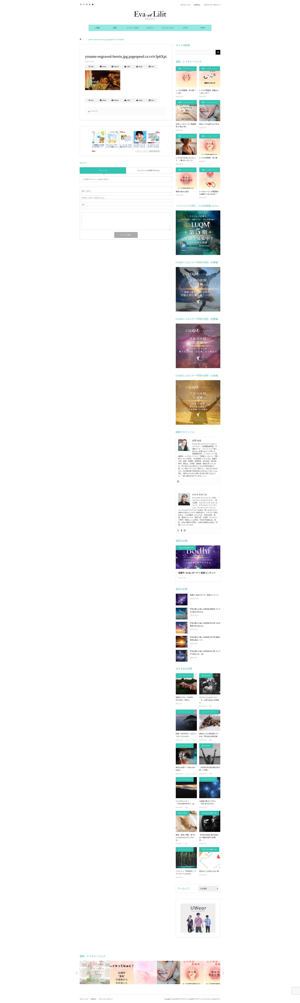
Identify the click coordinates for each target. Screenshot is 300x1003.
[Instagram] (178, 481)
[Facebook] (181, 530)
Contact (92, 4)
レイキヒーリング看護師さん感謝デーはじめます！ (209, 193)
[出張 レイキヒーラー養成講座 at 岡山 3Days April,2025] (186, 110)
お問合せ (197, 5)
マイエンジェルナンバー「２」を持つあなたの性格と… (209, 700)
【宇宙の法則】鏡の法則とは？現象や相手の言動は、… (209, 837)
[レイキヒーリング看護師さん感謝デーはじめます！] (209, 178)
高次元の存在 (206, 675)
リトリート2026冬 (132, 29)
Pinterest (89, 4)
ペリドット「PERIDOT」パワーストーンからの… (186, 872)
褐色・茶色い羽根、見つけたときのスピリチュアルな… (185, 837)
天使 (210, 706)
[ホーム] (80, 39)
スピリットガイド (191, 740)
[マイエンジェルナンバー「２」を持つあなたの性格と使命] (209, 683)
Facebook (84, 4)
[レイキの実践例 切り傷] (209, 144)
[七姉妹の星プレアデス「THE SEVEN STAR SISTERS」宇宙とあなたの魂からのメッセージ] (209, 787)
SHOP (203, 28)
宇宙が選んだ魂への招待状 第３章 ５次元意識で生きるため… (205, 624)
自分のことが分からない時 (209, 871)
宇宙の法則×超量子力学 (185, 548)
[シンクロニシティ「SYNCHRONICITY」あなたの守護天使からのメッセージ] (186, 787)
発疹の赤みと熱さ (182, 191)
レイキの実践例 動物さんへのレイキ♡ (209, 91)
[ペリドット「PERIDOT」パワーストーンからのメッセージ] (186, 857)
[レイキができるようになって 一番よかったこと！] (186, 144)
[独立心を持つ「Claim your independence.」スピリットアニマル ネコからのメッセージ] (186, 753)
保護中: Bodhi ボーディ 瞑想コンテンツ (197, 573)
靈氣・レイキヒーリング (186, 68)
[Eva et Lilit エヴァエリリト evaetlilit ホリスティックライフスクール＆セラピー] (150, 15)
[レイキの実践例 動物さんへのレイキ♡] (209, 76)
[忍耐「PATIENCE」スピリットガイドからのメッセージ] (186, 720)
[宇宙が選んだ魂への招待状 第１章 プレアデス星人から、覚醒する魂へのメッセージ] (182, 656)
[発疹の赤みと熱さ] (186, 178)
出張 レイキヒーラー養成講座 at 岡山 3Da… (186, 125)
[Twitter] (178, 530)
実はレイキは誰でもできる (209, 124)
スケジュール (185, 5)
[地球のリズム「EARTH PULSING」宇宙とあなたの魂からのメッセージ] (186, 683)
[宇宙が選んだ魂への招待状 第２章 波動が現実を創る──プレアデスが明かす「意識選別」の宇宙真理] (182, 642)
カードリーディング (184, 675)
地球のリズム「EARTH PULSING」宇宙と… (184, 699)
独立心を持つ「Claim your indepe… (185, 769)
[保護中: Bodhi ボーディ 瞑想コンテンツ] (182, 599)
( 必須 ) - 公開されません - (93, 198)
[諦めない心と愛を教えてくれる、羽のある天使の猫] (209, 720)
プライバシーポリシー (212, 5)
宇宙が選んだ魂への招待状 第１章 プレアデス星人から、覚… (205, 652)
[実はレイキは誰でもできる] (209, 110)
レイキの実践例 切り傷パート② (185, 91)
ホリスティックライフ (209, 712)
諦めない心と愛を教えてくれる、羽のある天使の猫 (209, 735)
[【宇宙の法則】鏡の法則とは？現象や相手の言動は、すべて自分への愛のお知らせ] (209, 821)
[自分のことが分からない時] (209, 857)
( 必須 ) (86, 191)
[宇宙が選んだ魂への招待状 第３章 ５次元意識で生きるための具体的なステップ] (182, 627)
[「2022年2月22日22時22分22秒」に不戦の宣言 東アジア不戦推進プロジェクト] (209, 753)
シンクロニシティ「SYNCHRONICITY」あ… (186, 802)
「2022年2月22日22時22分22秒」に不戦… (209, 769)
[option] (91, 972)
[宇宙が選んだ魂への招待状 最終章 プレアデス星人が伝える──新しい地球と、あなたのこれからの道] (182, 613)
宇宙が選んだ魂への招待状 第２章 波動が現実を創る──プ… (205, 638)
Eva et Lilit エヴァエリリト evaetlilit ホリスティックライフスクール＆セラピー (196, 999)
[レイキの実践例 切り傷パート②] (186, 76)
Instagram (87, 4)
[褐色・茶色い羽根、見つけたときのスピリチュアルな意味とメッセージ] (186, 821)
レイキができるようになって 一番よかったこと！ (185, 159)
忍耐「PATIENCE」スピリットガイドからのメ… (186, 735)
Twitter (81, 4)
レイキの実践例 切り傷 (208, 158)
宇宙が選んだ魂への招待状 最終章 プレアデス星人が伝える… (205, 610)
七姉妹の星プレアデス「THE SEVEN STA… (207, 802)
